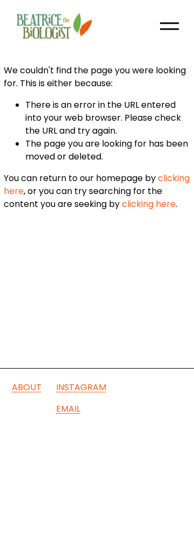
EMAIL (68, 409)
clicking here (149, 204)
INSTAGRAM (81, 387)
